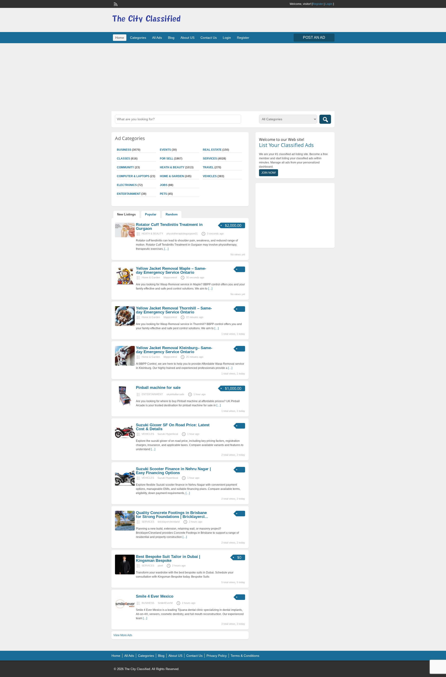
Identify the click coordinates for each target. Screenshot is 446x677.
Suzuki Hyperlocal (167, 434)
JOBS (163, 185)
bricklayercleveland (169, 521)
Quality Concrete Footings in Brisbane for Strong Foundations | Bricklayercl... (172, 515)
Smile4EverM (165, 603)
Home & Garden (172, 176)
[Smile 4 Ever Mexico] (125, 613)
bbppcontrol (170, 277)
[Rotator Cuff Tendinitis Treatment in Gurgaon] (125, 236)
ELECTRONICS (127, 185)
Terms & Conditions (245, 655)
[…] (166, 249)
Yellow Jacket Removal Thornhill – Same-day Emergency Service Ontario (174, 310)
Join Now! (268, 172)
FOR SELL (166, 158)
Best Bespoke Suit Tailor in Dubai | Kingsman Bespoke (168, 558)
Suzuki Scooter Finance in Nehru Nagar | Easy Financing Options (173, 471)
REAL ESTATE (212, 149)
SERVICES (210, 158)
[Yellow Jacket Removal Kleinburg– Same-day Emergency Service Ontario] (125, 364)
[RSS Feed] (115, 4)
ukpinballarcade (175, 394)
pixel (160, 565)
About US (187, 37)
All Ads (157, 37)
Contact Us (208, 37)
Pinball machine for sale (158, 387)
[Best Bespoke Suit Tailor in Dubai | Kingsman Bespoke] (125, 573)
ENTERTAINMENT (129, 193)
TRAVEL (208, 167)
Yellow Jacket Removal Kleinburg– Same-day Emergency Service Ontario (174, 350)
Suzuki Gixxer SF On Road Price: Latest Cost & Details (173, 427)
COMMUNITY (125, 167)
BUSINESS (124, 149)
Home (119, 37)
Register (317, 4)
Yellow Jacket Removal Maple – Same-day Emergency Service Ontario (171, 270)
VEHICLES (210, 176)
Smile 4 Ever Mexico (154, 596)
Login (328, 4)
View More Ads (122, 635)
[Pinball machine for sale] (125, 404)
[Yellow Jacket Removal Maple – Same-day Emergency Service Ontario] (125, 285)
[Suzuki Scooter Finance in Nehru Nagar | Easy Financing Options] (125, 485)
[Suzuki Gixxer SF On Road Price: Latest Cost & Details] (125, 441)
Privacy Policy (217, 655)
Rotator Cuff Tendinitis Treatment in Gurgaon (169, 226)
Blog (171, 37)
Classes (123, 158)
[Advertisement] (223, 76)
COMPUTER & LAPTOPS (133, 176)
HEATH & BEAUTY (172, 167)
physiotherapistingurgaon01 (182, 233)
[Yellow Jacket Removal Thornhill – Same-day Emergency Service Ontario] (125, 325)
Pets (163, 193)
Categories (138, 37)
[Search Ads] (325, 119)
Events (165, 149)
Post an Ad (314, 37)
